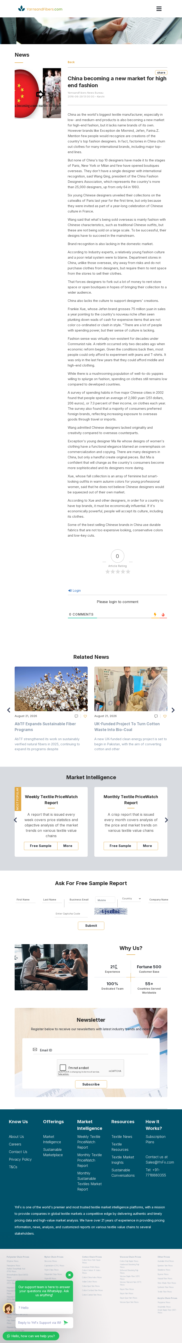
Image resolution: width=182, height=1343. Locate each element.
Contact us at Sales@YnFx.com (159, 1159)
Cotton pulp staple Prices (129, 1261)
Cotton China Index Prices (92, 1277)
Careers (15, 1144)
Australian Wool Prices (166, 1261)
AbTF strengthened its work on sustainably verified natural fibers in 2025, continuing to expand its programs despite (47, 744)
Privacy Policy (20, 1159)
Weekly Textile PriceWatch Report (88, 1141)
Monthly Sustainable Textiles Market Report (89, 1181)
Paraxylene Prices (13, 1266)
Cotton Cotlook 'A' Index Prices (91, 1271)
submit (91, 925)
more (67, 846)
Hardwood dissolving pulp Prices (129, 1265)
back (71, 62)
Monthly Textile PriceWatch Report (89, 1160)
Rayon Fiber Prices (127, 1289)
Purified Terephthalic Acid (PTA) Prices (16, 1270)
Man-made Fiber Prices (167, 1283)
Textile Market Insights (122, 1160)
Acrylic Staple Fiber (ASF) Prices (167, 1311)
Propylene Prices (164, 1302)
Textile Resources (120, 1147)
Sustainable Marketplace (53, 1152)
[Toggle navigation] (159, 9)
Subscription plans (156, 1139)
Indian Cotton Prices (89, 1282)
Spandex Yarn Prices (165, 1266)
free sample (40, 846)
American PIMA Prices (90, 1267)
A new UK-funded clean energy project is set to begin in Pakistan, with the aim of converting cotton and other (130, 744)
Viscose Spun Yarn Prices (129, 1302)
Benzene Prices (50, 1261)
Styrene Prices (163, 1274)
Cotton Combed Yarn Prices (92, 1290)
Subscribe (91, 1084)
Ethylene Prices (12, 1261)
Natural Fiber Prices (165, 1278)
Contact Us (18, 1151)
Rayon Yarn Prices (126, 1293)
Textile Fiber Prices (165, 1292)
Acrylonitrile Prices (164, 1307)
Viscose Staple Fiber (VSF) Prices (130, 1277)
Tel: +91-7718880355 (156, 1172)
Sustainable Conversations (123, 1173)
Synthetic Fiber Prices (166, 1287)
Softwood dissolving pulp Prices (129, 1271)
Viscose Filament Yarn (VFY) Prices (130, 1283)
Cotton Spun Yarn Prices (91, 1286)
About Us (16, 1136)
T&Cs (13, 1167)
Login (76, 590)
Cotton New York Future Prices (91, 1261)
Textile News (121, 1136)
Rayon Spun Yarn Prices (128, 1298)
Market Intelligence (52, 1139)
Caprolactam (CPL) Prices (54, 1266)
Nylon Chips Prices (51, 1270)
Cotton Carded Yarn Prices (92, 1295)
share (161, 72)
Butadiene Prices (164, 1270)
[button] (174, 712)
